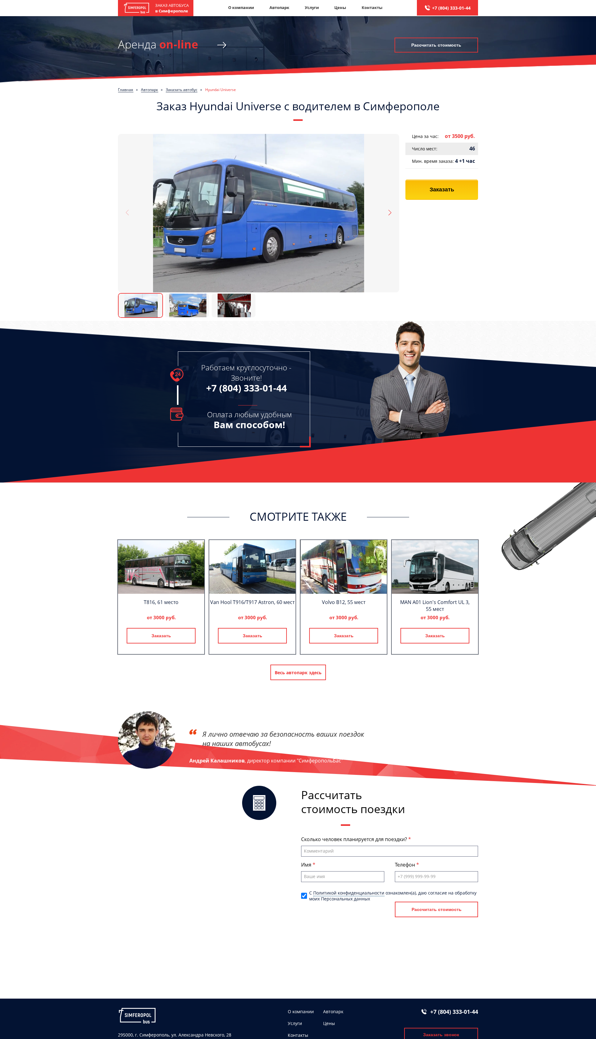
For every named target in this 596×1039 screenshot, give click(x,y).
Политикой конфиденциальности (348, 893)
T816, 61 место (161, 602)
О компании (241, 7)
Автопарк (279, 7)
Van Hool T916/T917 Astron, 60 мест (252, 602)
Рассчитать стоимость (436, 45)
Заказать (442, 189)
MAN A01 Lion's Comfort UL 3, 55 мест (435, 605)
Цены (340, 7)
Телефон (405, 864)
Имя (307, 864)
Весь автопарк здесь (298, 672)
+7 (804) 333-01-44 (451, 8)
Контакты (372, 7)
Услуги (312, 7)
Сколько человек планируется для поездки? (354, 839)
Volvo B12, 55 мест (343, 602)
